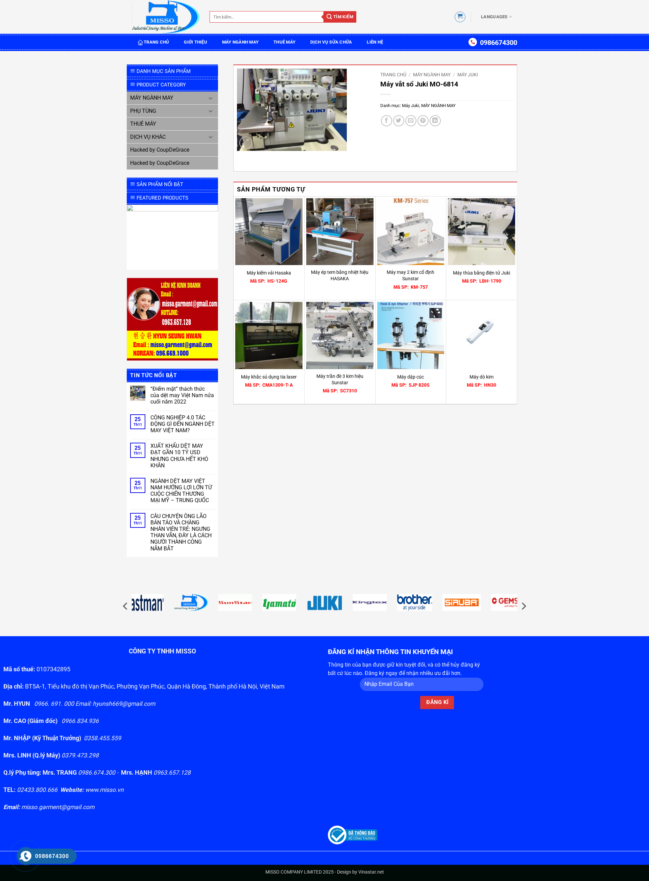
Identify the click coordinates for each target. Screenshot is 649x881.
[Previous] (126, 606)
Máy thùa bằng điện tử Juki (481, 273)
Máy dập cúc (410, 377)
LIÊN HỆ (375, 42)
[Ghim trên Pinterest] (423, 120)
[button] (460, 16)
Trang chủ (393, 74)
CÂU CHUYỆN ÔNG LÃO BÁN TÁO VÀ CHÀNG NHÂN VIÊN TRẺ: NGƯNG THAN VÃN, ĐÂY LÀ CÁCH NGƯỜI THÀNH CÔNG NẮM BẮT (181, 532)
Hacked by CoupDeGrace (159, 150)
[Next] (523, 606)
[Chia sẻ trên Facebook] (386, 120)
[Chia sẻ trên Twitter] (398, 120)
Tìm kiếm (342, 16)
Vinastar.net (371, 872)
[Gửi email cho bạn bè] (410, 120)
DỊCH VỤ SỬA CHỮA (331, 42)
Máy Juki (467, 74)
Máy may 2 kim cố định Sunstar (410, 275)
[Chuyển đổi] (211, 98)
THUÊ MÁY (284, 42)
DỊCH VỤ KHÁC (148, 137)
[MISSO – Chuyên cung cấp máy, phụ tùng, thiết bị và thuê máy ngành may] (165, 17)
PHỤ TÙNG (143, 111)
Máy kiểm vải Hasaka (269, 273)
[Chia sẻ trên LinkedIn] (435, 120)
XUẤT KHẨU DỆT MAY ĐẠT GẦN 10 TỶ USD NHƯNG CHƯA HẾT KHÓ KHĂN (179, 456)
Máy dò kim (482, 377)
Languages (494, 16)
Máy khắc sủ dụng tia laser (269, 377)
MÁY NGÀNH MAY (240, 42)
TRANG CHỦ (156, 42)
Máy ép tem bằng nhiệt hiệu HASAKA (339, 275)
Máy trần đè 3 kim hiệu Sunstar (339, 379)
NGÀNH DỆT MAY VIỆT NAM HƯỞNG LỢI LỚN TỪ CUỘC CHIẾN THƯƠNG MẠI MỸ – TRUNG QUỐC (181, 491)
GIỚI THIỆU (195, 42)
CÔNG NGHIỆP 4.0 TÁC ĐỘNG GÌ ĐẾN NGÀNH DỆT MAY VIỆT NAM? (182, 424)
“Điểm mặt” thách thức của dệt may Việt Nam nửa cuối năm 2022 (182, 395)
